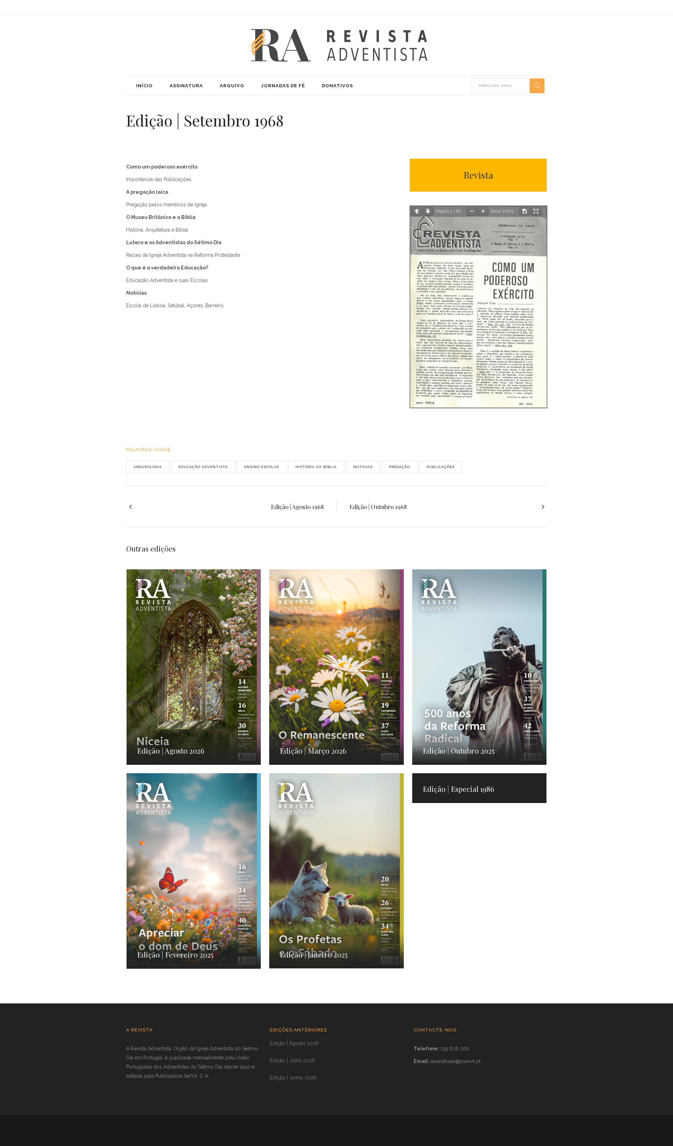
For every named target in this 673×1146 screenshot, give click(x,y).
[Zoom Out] (472, 211)
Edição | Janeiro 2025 (314, 954)
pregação (399, 467)
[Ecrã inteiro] (536, 211)
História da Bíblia (316, 467)
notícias (363, 467)
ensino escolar (261, 467)
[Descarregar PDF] (524, 211)
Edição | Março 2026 (313, 750)
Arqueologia (148, 467)
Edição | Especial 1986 (458, 789)
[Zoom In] (483, 211)
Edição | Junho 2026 (293, 1077)
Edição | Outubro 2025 (459, 750)
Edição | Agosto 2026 (170, 750)
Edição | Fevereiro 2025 (175, 954)
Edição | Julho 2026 (292, 1060)
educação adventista (203, 467)
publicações (441, 467)
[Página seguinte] (428, 211)
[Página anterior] (417, 211)
